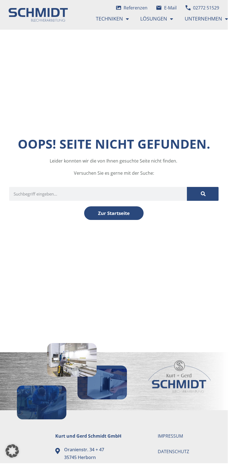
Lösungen (153, 18)
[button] (12, 451)
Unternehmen (203, 18)
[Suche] (203, 194)
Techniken (109, 18)
